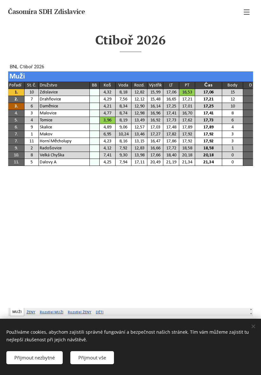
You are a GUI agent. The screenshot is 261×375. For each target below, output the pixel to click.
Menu (246, 11)
